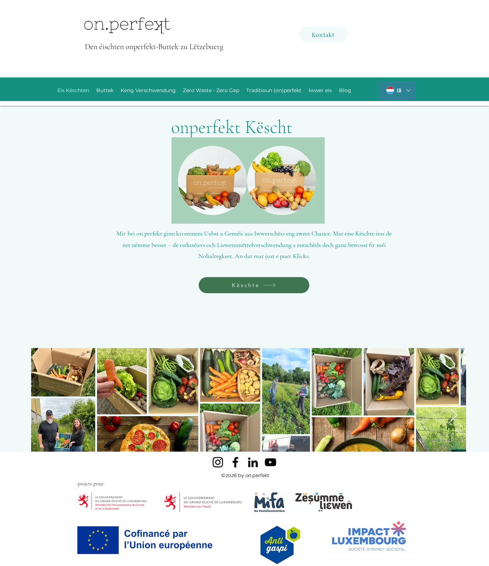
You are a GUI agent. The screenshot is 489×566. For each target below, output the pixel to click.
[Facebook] (235, 462)
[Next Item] (454, 416)
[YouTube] (270, 462)
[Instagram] (218, 462)
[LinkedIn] (253, 462)
